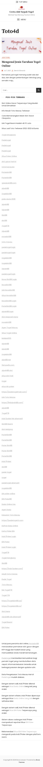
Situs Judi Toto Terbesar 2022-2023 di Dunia (20, 128)
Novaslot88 (34, 643)
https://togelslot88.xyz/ (12, 600)
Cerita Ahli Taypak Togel (21, 12)
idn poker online (8, 493)
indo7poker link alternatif (12, 418)
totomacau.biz (8, 167)
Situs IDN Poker (15, 710)
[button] (21, 19)
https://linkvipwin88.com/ (12, 402)
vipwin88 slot (7, 370)
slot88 (4, 220)
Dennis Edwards (19, 71)
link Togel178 (7, 590)
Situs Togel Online (9, 333)
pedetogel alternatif (10, 483)
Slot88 (4, 215)
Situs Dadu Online (16, 686)
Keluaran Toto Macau (11, 515)
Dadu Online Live (8, 504)
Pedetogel (6, 140)
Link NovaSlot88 (8, 290)
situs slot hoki (7, 376)
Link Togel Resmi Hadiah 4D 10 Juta (16, 123)
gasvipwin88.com (9, 183)
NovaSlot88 (6, 285)
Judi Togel (6, 57)
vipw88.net (6, 359)
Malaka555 (6, 338)
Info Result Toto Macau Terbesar (16, 111)
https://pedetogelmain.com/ (14, 392)
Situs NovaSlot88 (9, 295)
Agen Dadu (6, 509)
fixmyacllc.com (8, 365)
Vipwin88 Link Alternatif (11, 617)
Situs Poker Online (9, 156)
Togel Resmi (7, 622)
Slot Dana (6, 611)
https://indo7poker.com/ (12, 568)
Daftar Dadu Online (10, 526)
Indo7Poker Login (9, 536)
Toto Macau (7, 584)
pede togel (6, 472)
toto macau (7, 242)
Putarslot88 (7, 172)
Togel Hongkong (9, 558)
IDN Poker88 (7, 499)
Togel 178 (6, 595)
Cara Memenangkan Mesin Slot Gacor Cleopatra (18, 117)
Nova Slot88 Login (9, 279)
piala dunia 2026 (8, 199)
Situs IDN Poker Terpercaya (25, 731)
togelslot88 (7, 193)
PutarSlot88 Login (9, 306)
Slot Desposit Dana (10, 317)
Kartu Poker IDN (8, 531)
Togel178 (5, 226)
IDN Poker (6, 542)
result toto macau (9, 574)
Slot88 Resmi (7, 424)
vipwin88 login (7, 311)
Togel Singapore (9, 135)
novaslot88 (6, 236)
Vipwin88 (5, 210)
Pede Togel (6, 579)
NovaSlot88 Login (9, 301)
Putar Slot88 (7, 445)
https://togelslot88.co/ (12, 606)
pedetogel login (8, 247)
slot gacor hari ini (9, 161)
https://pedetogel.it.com (12, 520)
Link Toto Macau (8, 397)
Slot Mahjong (7, 429)
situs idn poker (8, 386)
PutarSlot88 (7, 434)
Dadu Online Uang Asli (23, 698)
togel (4, 381)
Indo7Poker (6, 461)
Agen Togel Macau (10, 327)
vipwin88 (5, 188)
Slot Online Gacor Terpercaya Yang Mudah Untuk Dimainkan (20, 104)
